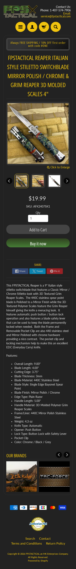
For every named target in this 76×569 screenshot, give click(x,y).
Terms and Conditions (26, 543)
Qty (38, 212)
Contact (45, 538)
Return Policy (55, 543)
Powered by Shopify (38, 560)
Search (30, 538)
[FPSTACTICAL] (20, 11)
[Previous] (9, 181)
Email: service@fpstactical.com (56, 15)
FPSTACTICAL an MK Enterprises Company (47, 553)
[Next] (67, 181)
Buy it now (38, 243)
